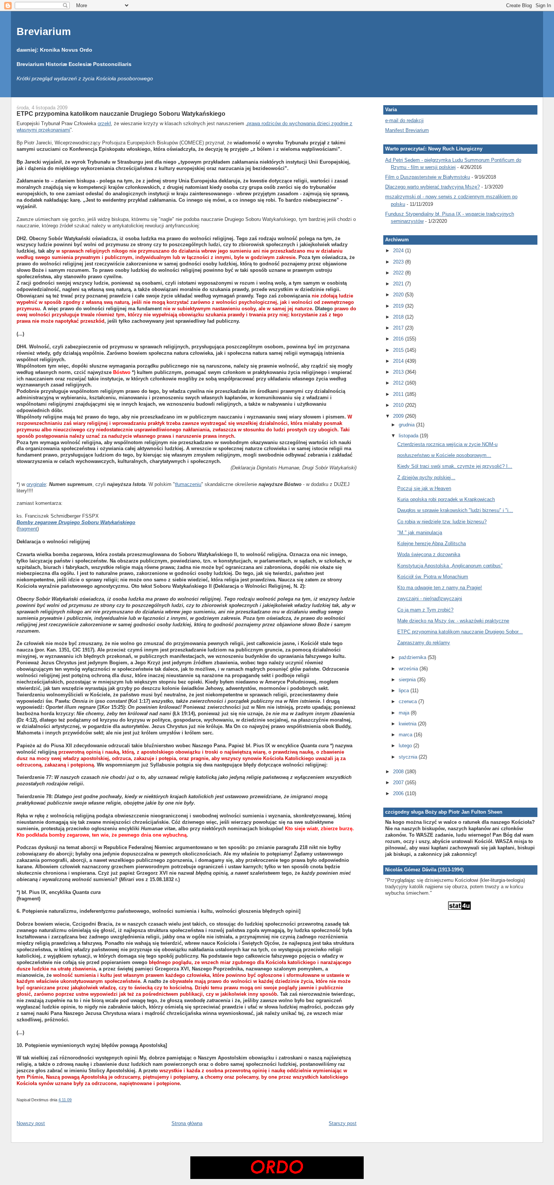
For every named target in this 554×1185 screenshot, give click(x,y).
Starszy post (343, 1123)
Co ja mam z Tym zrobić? (425, 610)
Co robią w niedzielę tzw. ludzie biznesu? (442, 521)
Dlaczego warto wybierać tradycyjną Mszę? (432, 187)
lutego (406, 745)
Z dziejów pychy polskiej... (426, 477)
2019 (399, 306)
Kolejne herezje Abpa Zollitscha (431, 543)
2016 (399, 339)
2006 (399, 793)
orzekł (104, 123)
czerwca (408, 701)
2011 (399, 394)
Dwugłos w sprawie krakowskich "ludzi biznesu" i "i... (455, 510)
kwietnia (408, 724)
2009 (399, 416)
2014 (399, 361)
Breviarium (44, 31)
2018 (399, 317)
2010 (399, 405)
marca (406, 734)
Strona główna (186, 1123)
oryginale (36, 484)
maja (405, 713)
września (409, 668)
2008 (399, 771)
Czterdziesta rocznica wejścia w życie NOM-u (447, 444)
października (413, 657)
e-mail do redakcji (404, 120)
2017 (399, 328)
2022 (399, 273)
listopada (409, 435)
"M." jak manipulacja (419, 532)
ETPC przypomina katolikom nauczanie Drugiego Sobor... (460, 632)
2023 (399, 262)
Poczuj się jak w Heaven (424, 488)
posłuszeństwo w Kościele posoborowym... (444, 455)
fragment (27, 529)
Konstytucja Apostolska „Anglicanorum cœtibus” (449, 566)
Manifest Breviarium (407, 130)
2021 (399, 284)
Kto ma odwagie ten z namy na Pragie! (439, 587)
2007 (399, 782)
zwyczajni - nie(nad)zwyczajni (429, 598)
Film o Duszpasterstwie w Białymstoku (427, 177)
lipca (404, 690)
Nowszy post (31, 1123)
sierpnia (408, 679)
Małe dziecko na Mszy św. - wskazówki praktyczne (453, 621)
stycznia (409, 757)
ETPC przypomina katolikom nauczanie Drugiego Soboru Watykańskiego (121, 113)
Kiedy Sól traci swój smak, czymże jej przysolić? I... (454, 466)
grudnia (407, 425)
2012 (399, 383)
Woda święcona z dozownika (428, 554)
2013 (399, 372)
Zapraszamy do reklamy (423, 642)
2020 (399, 294)
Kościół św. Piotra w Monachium (432, 576)
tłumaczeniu (188, 484)
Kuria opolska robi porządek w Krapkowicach (446, 499)
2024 (399, 250)
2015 (399, 350)
